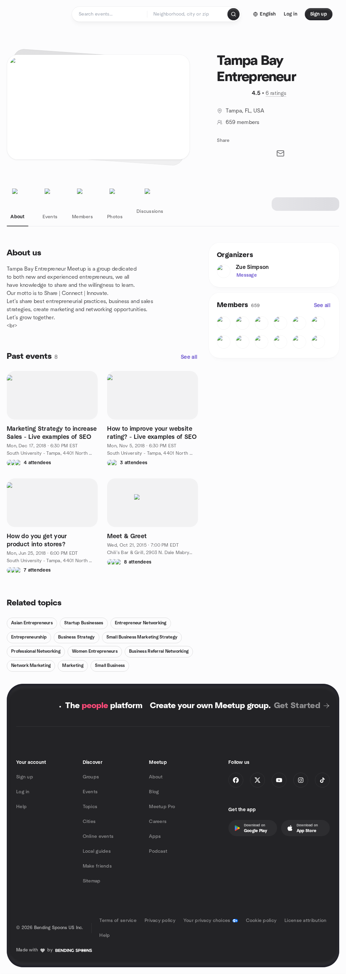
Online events (98, 836)
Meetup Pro (162, 806)
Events (90, 792)
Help (21, 806)
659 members (242, 122)
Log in (23, 792)
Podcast (158, 851)
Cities (89, 821)
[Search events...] (233, 14)
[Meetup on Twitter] (257, 780)
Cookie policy (261, 920)
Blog (154, 792)
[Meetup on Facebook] (235, 780)
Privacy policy (160, 920)
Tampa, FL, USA (245, 111)
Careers (158, 821)
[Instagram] (300, 780)
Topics (90, 806)
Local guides (97, 851)
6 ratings (276, 93)
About (156, 777)
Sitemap (92, 881)
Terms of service (117, 920)
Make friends (97, 866)
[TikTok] (322, 780)
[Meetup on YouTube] (279, 780)
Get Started (297, 706)
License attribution (305, 920)
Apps (155, 836)
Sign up (24, 777)
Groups (91, 777)
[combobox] (187, 14)
